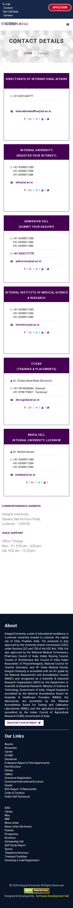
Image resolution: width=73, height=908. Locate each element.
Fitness (9, 770)
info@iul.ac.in (24, 182)
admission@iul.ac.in (28, 261)
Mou (7, 815)
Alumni (9, 744)
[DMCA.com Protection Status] (36, 890)
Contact (7, 7)
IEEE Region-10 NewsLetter (21, 789)
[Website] (48, 118)
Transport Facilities (16, 856)
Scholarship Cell (14, 841)
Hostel (8, 785)
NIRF (7, 819)
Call (8, 4)
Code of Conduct (15, 792)
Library (9, 811)
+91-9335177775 (23, 253)
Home (29, 53)
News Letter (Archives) (18, 826)
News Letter (12, 822)
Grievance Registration (18, 777)
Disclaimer (11, 759)
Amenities (11, 747)
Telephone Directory (16, 852)
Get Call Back (10, 11)
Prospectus (11, 834)
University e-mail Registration (22, 860)
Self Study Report (15, 845)
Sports (9, 849)
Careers (7, 15)
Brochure (10, 837)
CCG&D (9, 755)
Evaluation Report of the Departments (27, 762)
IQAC (8, 807)
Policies (9, 830)
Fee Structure (13, 766)
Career (9, 751)
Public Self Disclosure (17, 796)
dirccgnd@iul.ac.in (27, 399)
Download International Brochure (24, 781)
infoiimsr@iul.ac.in (27, 324)
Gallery (9, 774)
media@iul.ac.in (25, 474)
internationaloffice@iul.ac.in (33, 111)
